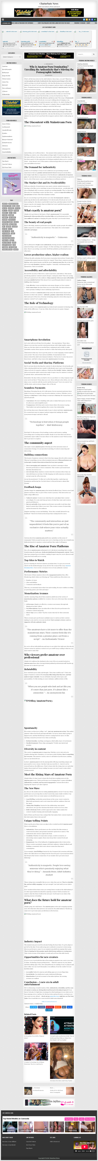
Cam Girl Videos (7, 164)
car (15, 213)
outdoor (14, 226)
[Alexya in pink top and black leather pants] (86, 471)
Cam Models (81, 101)
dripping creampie (7, 222)
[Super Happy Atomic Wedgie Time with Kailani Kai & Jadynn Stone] (86, 413)
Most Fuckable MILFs (83, 367)
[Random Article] (92, 19)
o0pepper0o (6, 149)
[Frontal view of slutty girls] (82, 337)
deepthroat (12, 217)
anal (14, 206)
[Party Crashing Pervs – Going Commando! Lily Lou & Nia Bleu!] (86, 255)
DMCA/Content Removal (49, 1001)
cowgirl (5, 215)
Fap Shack (5, 161)
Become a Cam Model (9, 1145)
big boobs (10, 208)
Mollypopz (5, 72)
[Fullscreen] (93, 1151)
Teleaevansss (6, 79)
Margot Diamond (7, 139)
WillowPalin (6, 94)
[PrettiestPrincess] (86, 128)
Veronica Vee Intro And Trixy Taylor (61, 1080)
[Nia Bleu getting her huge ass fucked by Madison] (86, 438)
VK (64, 1007)
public (13, 233)
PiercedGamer (6, 88)
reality (12, 240)
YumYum (4, 66)
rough (14, 243)
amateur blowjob (13, 204)
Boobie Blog (81, 387)
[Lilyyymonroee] (85, 156)
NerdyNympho (7, 69)
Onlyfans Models (82, 64)
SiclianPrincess (7, 142)
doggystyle (12, 220)
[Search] (89, 19)
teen (14, 245)
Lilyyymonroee (82, 146)
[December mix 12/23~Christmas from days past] (86, 364)
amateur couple (7, 206)
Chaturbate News (49, 3)
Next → (52, 1088)
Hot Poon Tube (6, 167)
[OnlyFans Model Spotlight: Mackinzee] (86, 92)
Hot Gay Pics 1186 (82, 306)
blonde (10, 210)
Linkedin (50, 1010)
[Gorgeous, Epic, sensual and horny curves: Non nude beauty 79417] (86, 303)
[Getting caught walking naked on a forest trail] (86, 271)
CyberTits (5, 82)
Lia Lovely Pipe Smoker (84, 474)
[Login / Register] (95, 19)
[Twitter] (84, 19)
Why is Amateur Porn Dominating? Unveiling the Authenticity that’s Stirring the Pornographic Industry (49, 69)
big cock (17, 208)
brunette (5, 213)
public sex (5, 240)
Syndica (4, 133)
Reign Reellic (6, 75)
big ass (5, 208)
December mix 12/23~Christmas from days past (85, 342)
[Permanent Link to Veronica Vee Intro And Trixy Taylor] (62, 1061)
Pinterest (50, 1007)
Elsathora (80, 159)
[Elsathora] (86, 170)
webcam (16, 249)
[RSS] (87, 19)
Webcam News (49, 64)
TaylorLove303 (82, 103)
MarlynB (5, 85)
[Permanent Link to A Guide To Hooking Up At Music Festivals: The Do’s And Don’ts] (36, 1051)
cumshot (5, 217)
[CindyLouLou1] (86, 143)
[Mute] (91, 1151)
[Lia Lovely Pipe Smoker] (86, 503)
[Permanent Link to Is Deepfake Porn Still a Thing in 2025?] (36, 1025)
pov (12, 231)
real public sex (7, 243)
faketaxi (16, 222)
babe (18, 206)
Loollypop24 (6, 127)
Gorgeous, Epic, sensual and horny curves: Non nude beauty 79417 (85, 284)
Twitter (34, 1007)
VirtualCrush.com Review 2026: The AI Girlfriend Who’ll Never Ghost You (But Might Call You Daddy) (62, 1038)
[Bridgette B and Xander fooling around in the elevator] (86, 395)
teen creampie (12, 247)
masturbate (13, 224)
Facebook (42, 1007)
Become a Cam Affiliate (9, 1141)
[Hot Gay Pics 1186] (85, 317)
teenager (5, 247)
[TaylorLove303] (86, 114)
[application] (85, 1147)
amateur (5, 204)
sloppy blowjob (7, 245)
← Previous (36, 1088)
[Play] (76, 1151)
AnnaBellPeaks (6, 130)
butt (10, 213)
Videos (79, 179)
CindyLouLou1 (81, 131)
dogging (5, 220)
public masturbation (8, 238)
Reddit (58, 1007)
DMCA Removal (55, 1141)
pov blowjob (6, 233)
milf (4, 226)
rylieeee (4, 91)
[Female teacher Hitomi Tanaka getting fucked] (86, 222)
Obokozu (5, 145)
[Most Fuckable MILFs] (85, 378)
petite (10, 229)
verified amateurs (7, 249)
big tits (5, 210)
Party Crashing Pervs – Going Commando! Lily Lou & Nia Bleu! (86, 242)
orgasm (9, 226)
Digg (70, 1007)
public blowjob (7, 236)
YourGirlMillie (6, 152)
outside (5, 229)
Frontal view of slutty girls (85, 320)
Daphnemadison (7, 136)
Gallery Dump (81, 280)
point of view (6, 231)
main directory (54, 996)
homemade (5, 224)
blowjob (16, 210)
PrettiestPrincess (82, 117)
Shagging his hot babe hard (85, 225)
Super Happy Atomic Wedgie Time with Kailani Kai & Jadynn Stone (86, 400)
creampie (11, 215)
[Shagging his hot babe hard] (86, 236)
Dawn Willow (6, 124)
